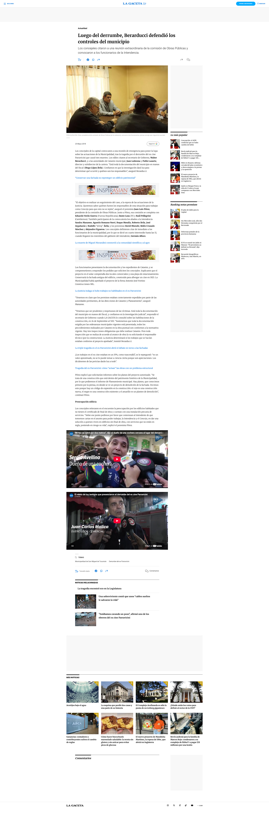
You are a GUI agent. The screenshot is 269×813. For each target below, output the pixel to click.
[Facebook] (180, 805)
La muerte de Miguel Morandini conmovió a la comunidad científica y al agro (112, 242)
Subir (201, 805)
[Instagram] (168, 805)
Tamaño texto (84, 571)
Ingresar (262, 3)
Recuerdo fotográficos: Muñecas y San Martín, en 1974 (191, 256)
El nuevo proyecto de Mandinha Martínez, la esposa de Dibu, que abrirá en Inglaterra (151, 739)
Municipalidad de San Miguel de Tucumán (90, 561)
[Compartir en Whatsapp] (93, 60)
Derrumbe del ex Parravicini (119, 561)
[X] (174, 805)
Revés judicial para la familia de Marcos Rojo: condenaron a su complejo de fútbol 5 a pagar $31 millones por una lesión (191, 155)
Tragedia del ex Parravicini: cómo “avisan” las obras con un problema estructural (114, 368)
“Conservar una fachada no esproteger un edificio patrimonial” (105, 178)
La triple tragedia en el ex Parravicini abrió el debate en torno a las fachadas (111, 348)
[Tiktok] (186, 805)
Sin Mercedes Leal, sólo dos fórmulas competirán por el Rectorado (191, 223)
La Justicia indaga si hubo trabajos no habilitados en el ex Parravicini (108, 291)
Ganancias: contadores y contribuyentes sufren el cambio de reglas (81, 739)
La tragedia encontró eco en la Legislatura (99, 588)
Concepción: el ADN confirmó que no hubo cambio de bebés (189, 142)
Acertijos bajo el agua (76, 705)
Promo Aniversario (245, 3)
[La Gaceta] (134, 3)
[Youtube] (192, 805)
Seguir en (152, 144)
